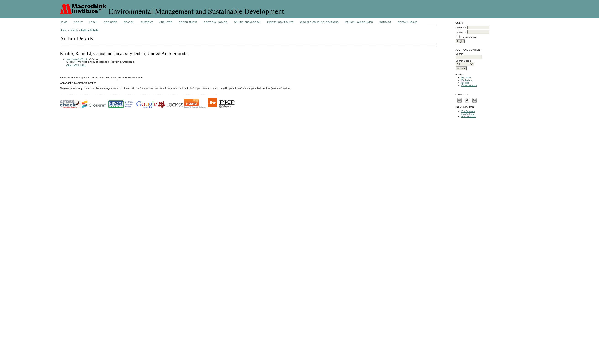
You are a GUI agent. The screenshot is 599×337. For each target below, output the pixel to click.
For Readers (468, 111)
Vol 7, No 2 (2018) (76, 59)
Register (110, 22)
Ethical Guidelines (359, 22)
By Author (466, 80)
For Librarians (468, 116)
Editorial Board (215, 22)
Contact (385, 22)
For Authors (467, 114)
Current (147, 22)
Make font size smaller (459, 100)
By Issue (466, 77)
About (78, 22)
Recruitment (188, 22)
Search (129, 22)
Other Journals (469, 85)
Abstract (72, 64)
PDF (82, 64)
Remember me (469, 37)
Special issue (408, 22)
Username (461, 27)
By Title (465, 82)
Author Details (89, 30)
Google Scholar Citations (319, 22)
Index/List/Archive (280, 22)
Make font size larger (474, 100)
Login (93, 22)
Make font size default (467, 100)
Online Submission (247, 22)
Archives (165, 22)
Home (63, 22)
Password (461, 32)
